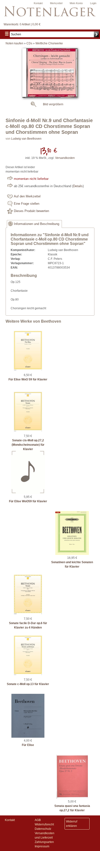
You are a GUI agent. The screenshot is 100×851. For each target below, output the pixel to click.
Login (93, 3)
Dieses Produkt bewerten (31, 211)
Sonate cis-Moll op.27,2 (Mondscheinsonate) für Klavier (28, 445)
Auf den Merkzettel (27, 196)
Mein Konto (76, 3)
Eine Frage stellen (26, 203)
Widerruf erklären (71, 824)
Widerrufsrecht (44, 824)
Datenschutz (43, 829)
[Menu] (7, 34)
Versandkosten (65, 158)
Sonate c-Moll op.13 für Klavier (28, 684)
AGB (38, 820)
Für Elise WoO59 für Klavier (28, 501)
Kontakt (38, 3)
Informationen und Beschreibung (36, 224)
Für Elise (28, 745)
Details (78, 186)
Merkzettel (56, 3)
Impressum (42, 846)
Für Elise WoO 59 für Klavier (27, 379)
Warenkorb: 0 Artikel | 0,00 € (22, 24)
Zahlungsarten (44, 842)
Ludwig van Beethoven (26, 138)
